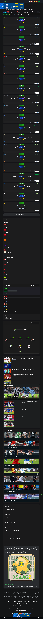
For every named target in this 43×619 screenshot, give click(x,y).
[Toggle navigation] (39, 1)
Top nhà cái (31, 1)
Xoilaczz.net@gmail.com (23, 610)
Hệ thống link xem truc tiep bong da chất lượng (12, 530)
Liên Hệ (24, 601)
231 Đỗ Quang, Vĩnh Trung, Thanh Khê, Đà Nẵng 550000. (23, 605)
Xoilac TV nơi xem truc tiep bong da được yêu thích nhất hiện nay (14, 511)
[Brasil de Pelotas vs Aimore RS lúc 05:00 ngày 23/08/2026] (21, 207)
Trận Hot (12, 14)
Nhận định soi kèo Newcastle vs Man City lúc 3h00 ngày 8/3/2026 (16, 396)
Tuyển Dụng (35, 601)
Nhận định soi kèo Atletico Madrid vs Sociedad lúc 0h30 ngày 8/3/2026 (30, 402)
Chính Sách (20, 601)
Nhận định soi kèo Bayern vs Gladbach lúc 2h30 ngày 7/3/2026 (30, 416)
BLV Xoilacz (19, 14)
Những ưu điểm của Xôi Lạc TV (9, 514)
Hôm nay (27, 14)
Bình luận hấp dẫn (7, 527)
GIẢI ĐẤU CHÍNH (6, 219)
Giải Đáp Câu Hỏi (26, 603)
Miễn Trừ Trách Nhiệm (18, 603)
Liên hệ (6, 543)
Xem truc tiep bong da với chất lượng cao (11, 522)
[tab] (5, 12)
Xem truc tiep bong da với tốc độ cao (10, 525)
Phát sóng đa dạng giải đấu (9, 519)
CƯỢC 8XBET (35, 1)
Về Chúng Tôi (8, 601)
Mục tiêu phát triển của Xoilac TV (10, 509)
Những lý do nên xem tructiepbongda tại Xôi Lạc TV (12, 535)
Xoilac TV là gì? (7, 506)
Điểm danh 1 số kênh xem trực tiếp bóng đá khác (12, 538)
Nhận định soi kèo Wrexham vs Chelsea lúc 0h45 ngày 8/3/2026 (30, 409)
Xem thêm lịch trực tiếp (20, 214)
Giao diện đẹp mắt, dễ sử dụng (9, 517)
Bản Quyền (29, 601)
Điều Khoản (14, 601)
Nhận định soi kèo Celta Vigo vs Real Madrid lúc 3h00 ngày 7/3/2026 (29, 422)
